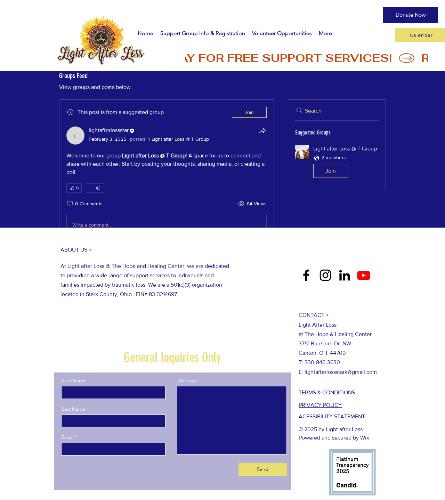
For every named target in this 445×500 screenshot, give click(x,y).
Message (187, 380)
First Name (74, 380)
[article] (166, 172)
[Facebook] (306, 275)
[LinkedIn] (344, 275)
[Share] (262, 130)
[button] (337, 163)
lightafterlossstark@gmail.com (341, 372)
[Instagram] (325, 275)
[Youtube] (363, 275)
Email (67, 437)
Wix (364, 438)
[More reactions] (95, 187)
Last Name (73, 409)
